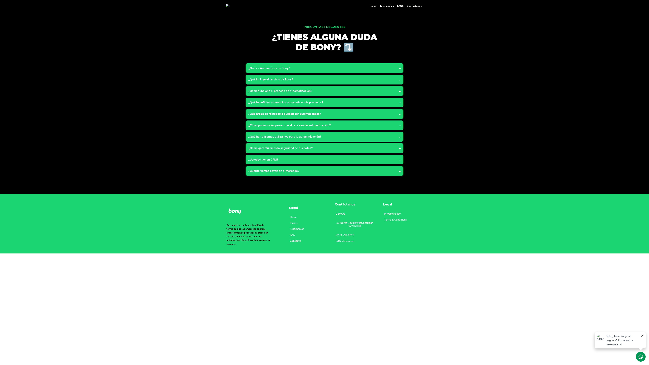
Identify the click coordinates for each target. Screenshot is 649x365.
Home (372, 5)
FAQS (400, 5)
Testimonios (387, 5)
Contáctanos (414, 5)
